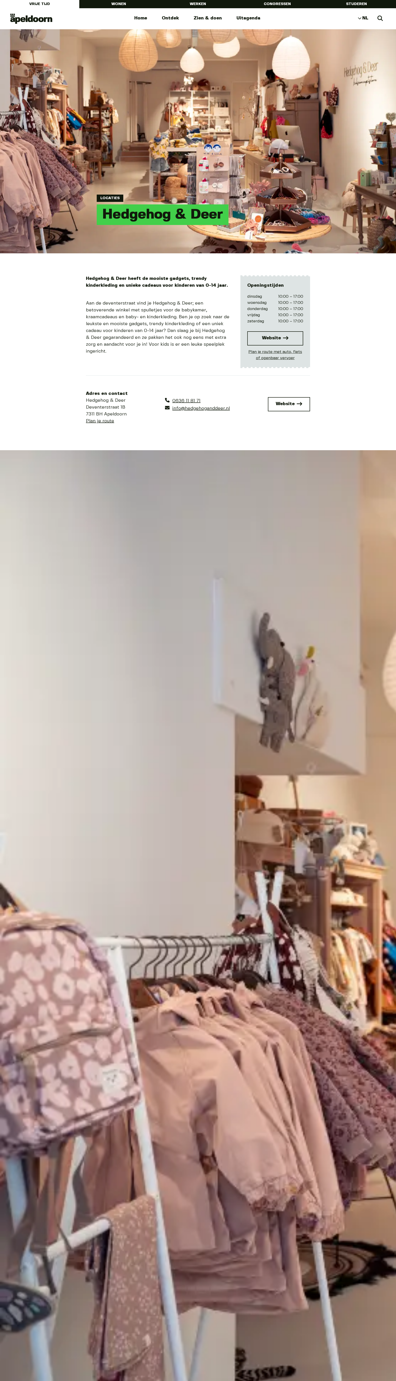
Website (272, 338)
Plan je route (100, 421)
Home (140, 18)
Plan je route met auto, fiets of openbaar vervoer (275, 355)
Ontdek (170, 18)
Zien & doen (208, 18)
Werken (198, 4)
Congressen (277, 4)
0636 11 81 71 (186, 401)
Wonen (118, 4)
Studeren (356, 4)
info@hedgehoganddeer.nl (201, 408)
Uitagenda (248, 18)
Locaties (110, 198)
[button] (14, 933)
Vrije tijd (39, 4)
